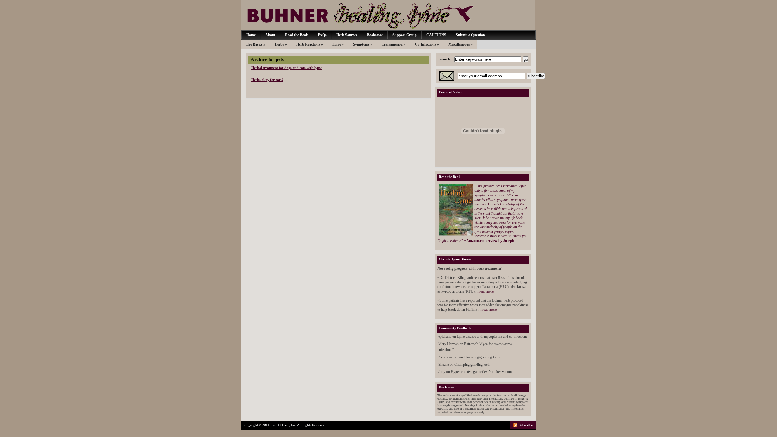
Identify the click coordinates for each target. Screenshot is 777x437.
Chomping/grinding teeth (482, 357)
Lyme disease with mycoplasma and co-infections (492, 336)
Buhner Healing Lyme (388, 15)
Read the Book (296, 35)
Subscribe (526, 425)
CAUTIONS (436, 35)
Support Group (404, 35)
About (270, 35)
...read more (485, 291)
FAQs (322, 35)
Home (251, 35)
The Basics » (255, 44)
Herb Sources (346, 35)
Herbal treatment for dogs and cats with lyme (286, 68)
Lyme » (338, 44)
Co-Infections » (427, 44)
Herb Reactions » (309, 44)
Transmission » (393, 44)
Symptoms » (362, 44)
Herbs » (281, 44)
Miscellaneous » (460, 44)
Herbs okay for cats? (267, 80)
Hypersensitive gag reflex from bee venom (481, 372)
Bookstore (375, 35)
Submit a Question (470, 35)
